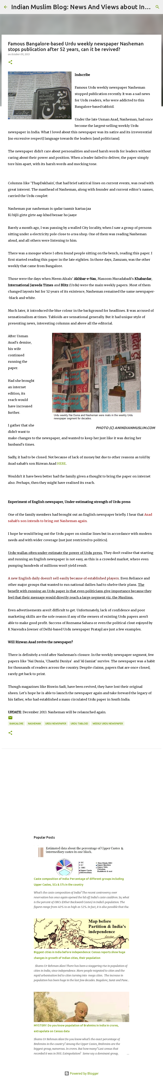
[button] (10, 62)
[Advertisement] (81, 795)
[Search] (157, 7)
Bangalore (16, 723)
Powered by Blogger (84, 1073)
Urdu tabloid (79, 723)
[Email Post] (10, 719)
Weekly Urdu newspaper (108, 723)
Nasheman (34, 723)
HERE (61, 464)
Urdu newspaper (55, 723)
